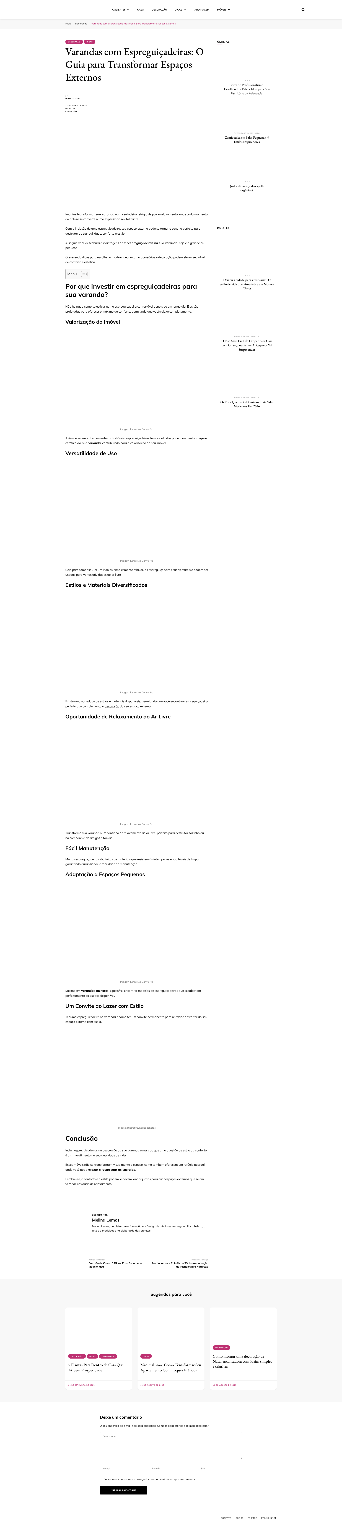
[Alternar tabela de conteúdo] (83, 274)
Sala (257, 133)
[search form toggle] (303, 9)
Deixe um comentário (77, 110)
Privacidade (269, 1518)
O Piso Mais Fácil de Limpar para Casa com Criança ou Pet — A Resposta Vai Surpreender (246, 345)
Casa (140, 9)
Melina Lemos (72, 99)
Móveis (222, 9)
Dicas (178, 9)
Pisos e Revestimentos (247, 337)
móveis (79, 1164)
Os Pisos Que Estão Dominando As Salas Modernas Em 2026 (246, 404)
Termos (252, 1518)
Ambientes (119, 9)
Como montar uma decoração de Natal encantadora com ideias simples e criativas (242, 1361)
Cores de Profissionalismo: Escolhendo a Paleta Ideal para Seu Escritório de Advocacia (247, 89)
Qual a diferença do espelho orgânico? (247, 188)
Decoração (159, 9)
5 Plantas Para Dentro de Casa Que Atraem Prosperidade (95, 1367)
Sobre (239, 1518)
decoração (112, 706)
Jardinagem (201, 9)
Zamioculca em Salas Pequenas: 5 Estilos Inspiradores (247, 139)
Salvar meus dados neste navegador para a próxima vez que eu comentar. (150, 1479)
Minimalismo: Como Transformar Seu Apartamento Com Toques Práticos (170, 1367)
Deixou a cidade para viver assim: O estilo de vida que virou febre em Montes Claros (247, 284)
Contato (226, 1518)
